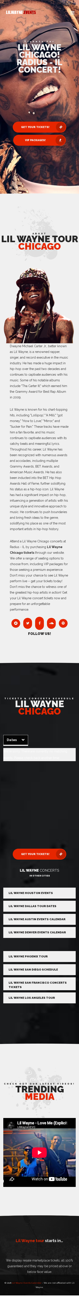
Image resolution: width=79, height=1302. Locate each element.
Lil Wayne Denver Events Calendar (37, 932)
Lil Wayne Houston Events (31, 893)
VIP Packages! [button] (35, 140)
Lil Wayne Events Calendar (26, 1283)
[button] (72, 13)
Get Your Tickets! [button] (35, 127)
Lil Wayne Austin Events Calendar (37, 919)
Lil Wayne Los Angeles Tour (32, 997)
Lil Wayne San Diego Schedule (33, 969)
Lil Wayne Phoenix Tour (28, 956)
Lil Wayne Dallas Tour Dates (32, 906)
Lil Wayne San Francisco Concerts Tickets (38, 985)
